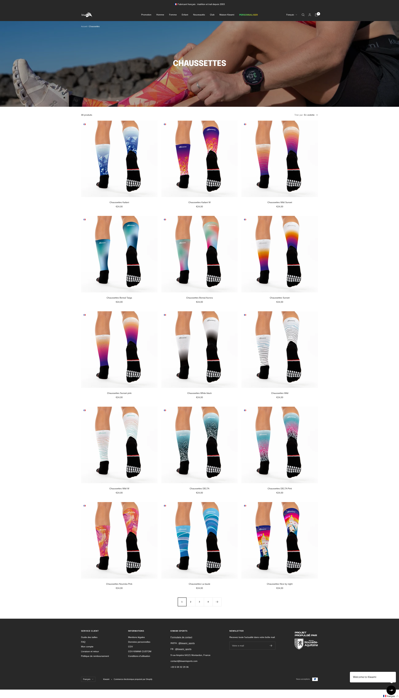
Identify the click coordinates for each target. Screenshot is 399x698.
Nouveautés (199, 15)
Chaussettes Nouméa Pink (119, 584)
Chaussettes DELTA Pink (280, 488)
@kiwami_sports (186, 643)
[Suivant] (217, 601)
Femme (173, 15)
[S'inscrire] (271, 646)
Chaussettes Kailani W (199, 202)
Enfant (185, 15)
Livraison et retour (90, 651)
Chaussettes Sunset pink (119, 393)
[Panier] (316, 14)
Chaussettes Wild (279, 393)
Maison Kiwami (226, 15)
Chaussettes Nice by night (280, 584)
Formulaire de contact (181, 637)
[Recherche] (303, 14)
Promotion (146, 15)
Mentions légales (136, 637)
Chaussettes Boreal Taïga (119, 297)
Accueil (84, 26)
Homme (160, 15)
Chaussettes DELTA (199, 488)
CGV (130, 646)
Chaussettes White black (199, 393)
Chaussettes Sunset (280, 297)
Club (212, 15)
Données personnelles (139, 642)
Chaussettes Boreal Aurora (199, 297)
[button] (391, 696)
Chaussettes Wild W (119, 488)
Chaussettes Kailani (119, 202)
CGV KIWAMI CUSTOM (139, 651)
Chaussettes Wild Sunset (279, 202)
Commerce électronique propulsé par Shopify (133, 679)
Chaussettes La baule (199, 584)
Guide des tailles (89, 637)
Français (290, 15)
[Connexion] (309, 14)
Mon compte (87, 646)
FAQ (83, 642)
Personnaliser (248, 15)
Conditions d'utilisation (139, 656)
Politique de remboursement (95, 656)
